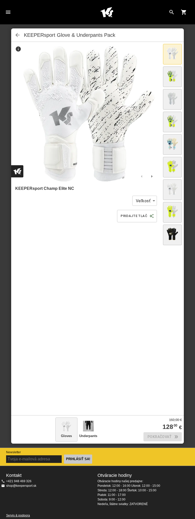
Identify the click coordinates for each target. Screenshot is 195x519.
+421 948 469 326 (18, 481)
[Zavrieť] (17, 35)
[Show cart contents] (184, 12)
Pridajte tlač (134, 216)
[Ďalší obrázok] (152, 176)
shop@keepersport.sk (21, 486)
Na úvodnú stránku (107, 12)
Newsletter (13, 452)
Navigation (8, 12)
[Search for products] (172, 12)
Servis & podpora (18, 515)
